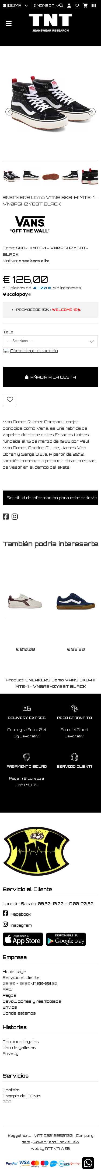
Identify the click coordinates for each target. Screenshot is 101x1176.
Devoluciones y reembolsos (32, 1001)
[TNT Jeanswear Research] (50, 31)
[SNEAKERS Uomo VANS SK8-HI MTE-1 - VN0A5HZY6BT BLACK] (50, 149)
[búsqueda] (59, 6)
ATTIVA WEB (57, 1149)
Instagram (21, 925)
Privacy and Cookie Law (56, 1142)
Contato (11, 1090)
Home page (14, 971)
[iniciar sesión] (67, 6)
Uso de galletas (19, 1047)
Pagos (9, 995)
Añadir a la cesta (52, 377)
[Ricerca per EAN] (92, 6)
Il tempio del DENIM (22, 1096)
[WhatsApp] (88, 1166)
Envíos (10, 1007)
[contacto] (75, 6)
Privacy (11, 1053)
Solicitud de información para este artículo (52, 497)
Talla (8, 332)
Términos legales (21, 1041)
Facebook (21, 914)
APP (7, 1102)
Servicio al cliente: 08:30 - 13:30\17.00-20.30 (30, 980)
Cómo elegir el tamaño (34, 350)
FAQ (7, 989)
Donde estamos (19, 1013)
